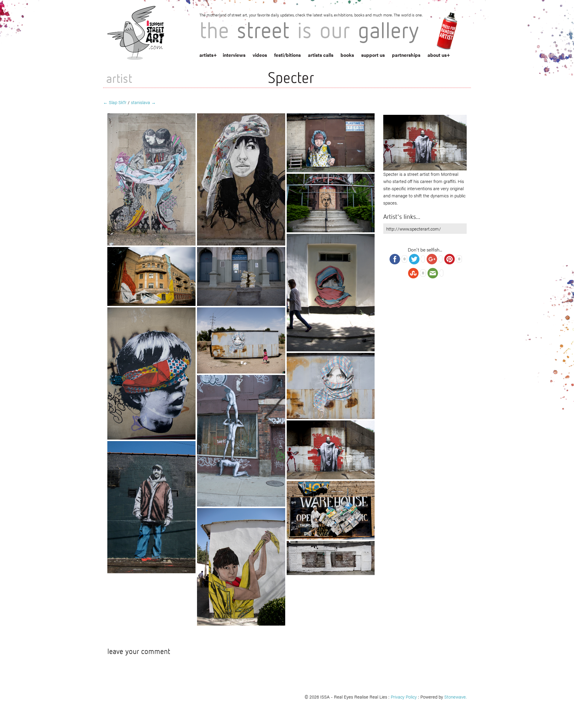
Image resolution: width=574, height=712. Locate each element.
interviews (234, 54)
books (347, 54)
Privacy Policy (404, 696)
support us (373, 54)
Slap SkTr (114, 102)
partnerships (406, 54)
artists (206, 54)
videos (260, 54)
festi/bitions (287, 54)
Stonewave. (455, 696)
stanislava (143, 102)
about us (437, 54)
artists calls (320, 54)
